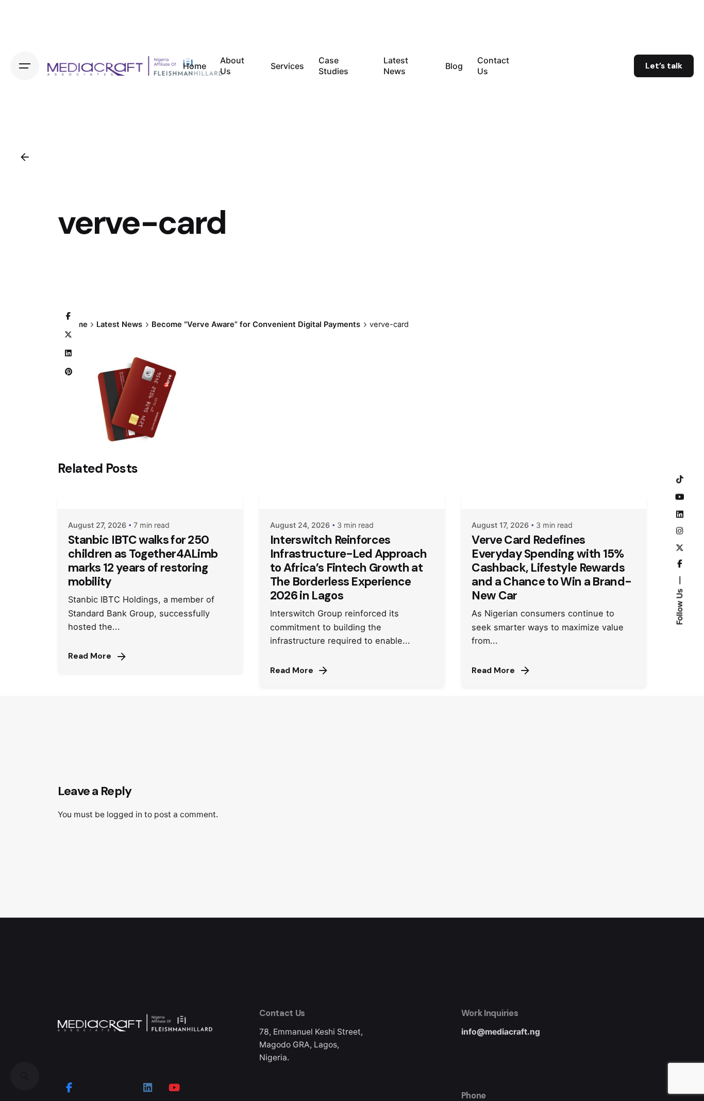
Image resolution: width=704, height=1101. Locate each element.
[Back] (24, 157)
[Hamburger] (24, 65)
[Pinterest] (68, 372)
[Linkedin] (68, 353)
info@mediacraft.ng (500, 1032)
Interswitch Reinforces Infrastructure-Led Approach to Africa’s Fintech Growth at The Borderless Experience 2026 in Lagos (348, 568)
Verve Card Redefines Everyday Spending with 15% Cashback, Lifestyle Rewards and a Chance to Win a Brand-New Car (551, 568)
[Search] (24, 1076)
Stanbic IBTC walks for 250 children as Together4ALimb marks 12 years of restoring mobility (142, 560)
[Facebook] (68, 316)
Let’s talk (663, 66)
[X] (68, 334)
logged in (124, 814)
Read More (89, 656)
